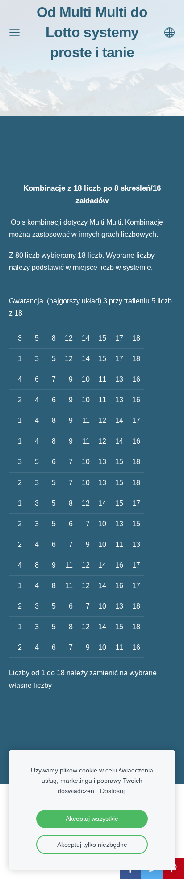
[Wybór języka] (169, 32)
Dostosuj (112, 790)
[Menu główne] (14, 32)
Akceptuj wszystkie (92, 818)
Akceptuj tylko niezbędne (92, 844)
